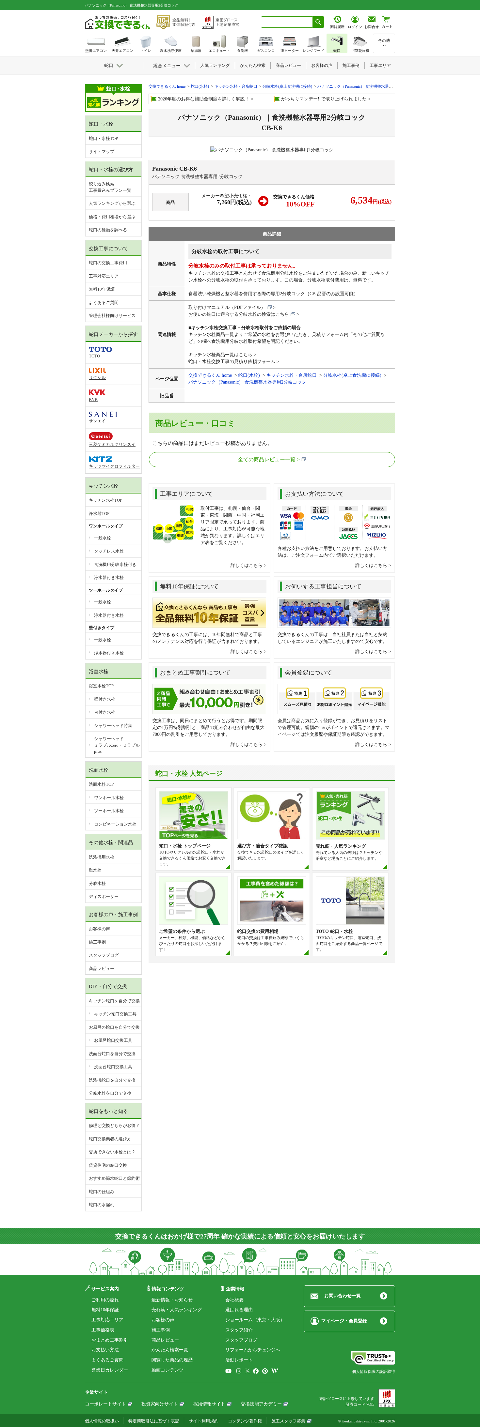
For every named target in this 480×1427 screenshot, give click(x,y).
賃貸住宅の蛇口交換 (108, 1165)
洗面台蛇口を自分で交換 (112, 1053)
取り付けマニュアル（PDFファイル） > (232, 307)
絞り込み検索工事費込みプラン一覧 (110, 187)
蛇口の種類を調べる (108, 229)
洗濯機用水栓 (101, 857)
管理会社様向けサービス (112, 315)
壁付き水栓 (104, 699)
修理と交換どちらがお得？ (114, 1125)
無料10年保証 (102, 289)
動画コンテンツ (168, 1370)
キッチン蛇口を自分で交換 (114, 1000)
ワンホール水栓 (109, 797)
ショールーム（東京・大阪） (255, 1319)
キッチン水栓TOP (105, 500)
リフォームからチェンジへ (252, 1349)
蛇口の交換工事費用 (108, 262)
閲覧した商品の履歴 (172, 1360)
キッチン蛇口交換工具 (115, 1013)
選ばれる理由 (239, 1309)
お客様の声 (99, 928)
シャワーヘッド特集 (113, 725)
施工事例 (97, 942)
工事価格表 (102, 1330)
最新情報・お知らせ (172, 1300)
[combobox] (287, 22)
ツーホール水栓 (109, 810)
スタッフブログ (104, 955)
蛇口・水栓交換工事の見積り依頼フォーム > (233, 361)
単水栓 (95, 870)
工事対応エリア (104, 276)
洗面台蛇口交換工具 (113, 1066)
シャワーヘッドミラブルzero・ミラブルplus (117, 745)
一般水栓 (102, 538)
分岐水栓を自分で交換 (110, 1093)
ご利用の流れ (105, 1300)
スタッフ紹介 (239, 1330)
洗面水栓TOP (101, 784)
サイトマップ (101, 151)
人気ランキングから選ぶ (112, 203)
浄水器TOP (99, 513)
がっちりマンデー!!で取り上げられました (324, 99)
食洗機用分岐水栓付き (115, 564)
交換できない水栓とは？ (112, 1151)
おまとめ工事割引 (109, 1340)
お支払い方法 (105, 1349)
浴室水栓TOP (101, 685)
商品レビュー (101, 968)
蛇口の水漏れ (101, 1204)
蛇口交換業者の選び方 (110, 1138)
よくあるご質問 (104, 302)
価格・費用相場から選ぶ (112, 216)
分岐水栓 (97, 883)
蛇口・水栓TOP (103, 138)
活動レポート (239, 1360)
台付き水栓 (104, 712)
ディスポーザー (104, 896)
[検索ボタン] (318, 22)
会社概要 (234, 1300)
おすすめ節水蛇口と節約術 (114, 1178)
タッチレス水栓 (109, 551)
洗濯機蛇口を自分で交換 (112, 1080)
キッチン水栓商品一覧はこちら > (222, 354)
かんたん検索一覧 (170, 1349)
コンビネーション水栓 (115, 824)
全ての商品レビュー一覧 (267, 459)
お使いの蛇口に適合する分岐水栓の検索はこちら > (243, 314)
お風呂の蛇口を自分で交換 (114, 1027)
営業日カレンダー (109, 1370)
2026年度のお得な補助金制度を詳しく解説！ (203, 99)
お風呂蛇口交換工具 (113, 1040)
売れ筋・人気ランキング (177, 1309)
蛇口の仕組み (101, 1191)
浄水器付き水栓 (109, 577)
